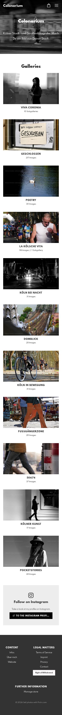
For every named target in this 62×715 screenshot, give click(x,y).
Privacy (44, 662)
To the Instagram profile (32, 616)
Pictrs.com (42, 702)
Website (12, 662)
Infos (12, 652)
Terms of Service (44, 652)
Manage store (31, 692)
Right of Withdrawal (44, 673)
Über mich (12, 657)
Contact (44, 667)
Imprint (44, 657)
